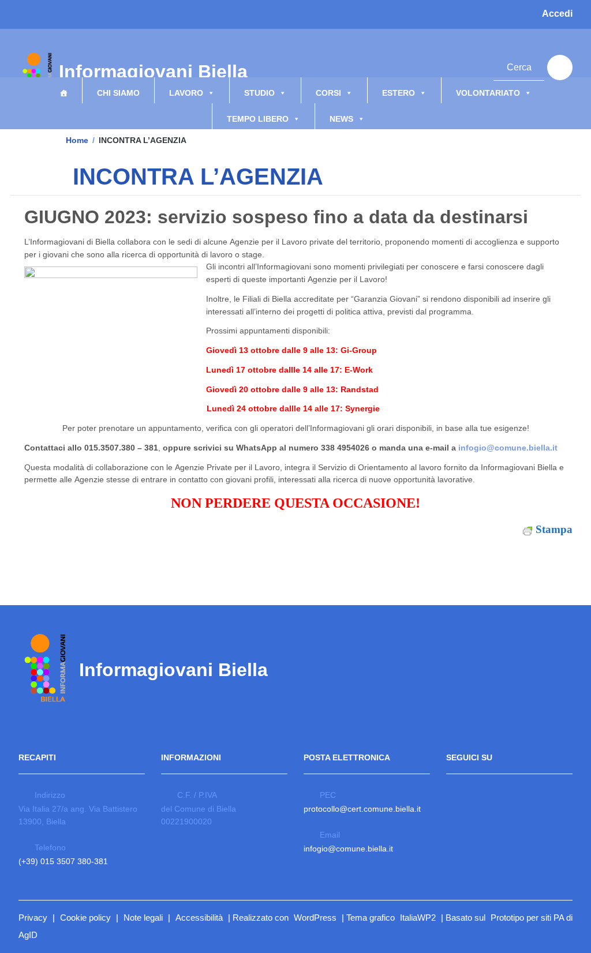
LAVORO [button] (186, 92)
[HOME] (63, 90)
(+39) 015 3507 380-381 (63, 861)
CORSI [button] (328, 92)
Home (77, 140)
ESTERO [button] (398, 92)
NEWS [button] (341, 118)
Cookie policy (85, 917)
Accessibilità (199, 917)
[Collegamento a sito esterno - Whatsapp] (470, 66)
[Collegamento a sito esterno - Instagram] (454, 66)
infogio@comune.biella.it (508, 447)
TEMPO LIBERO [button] (258, 118)
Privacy (32, 917)
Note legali (143, 917)
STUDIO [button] (259, 92)
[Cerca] (560, 67)
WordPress (315, 917)
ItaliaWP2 (418, 917)
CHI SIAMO (118, 92)
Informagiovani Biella (181, 76)
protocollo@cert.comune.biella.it (362, 808)
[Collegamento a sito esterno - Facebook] (438, 66)
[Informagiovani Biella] (35, 75)
